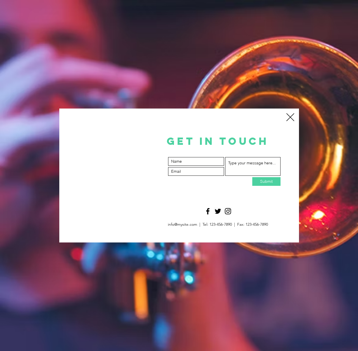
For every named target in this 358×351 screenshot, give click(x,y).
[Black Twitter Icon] (218, 211)
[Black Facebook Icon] (208, 211)
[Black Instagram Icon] (228, 211)
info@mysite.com (182, 224)
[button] (290, 117)
